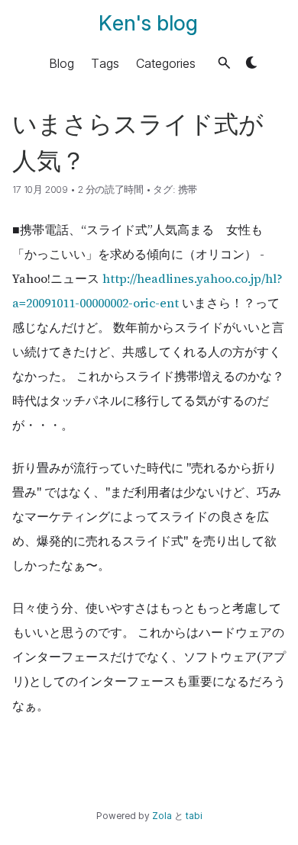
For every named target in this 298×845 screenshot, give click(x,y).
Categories (166, 62)
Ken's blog (148, 23)
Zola (162, 816)
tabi (194, 816)
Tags (105, 62)
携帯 (187, 189)
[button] (224, 63)
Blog (61, 62)
